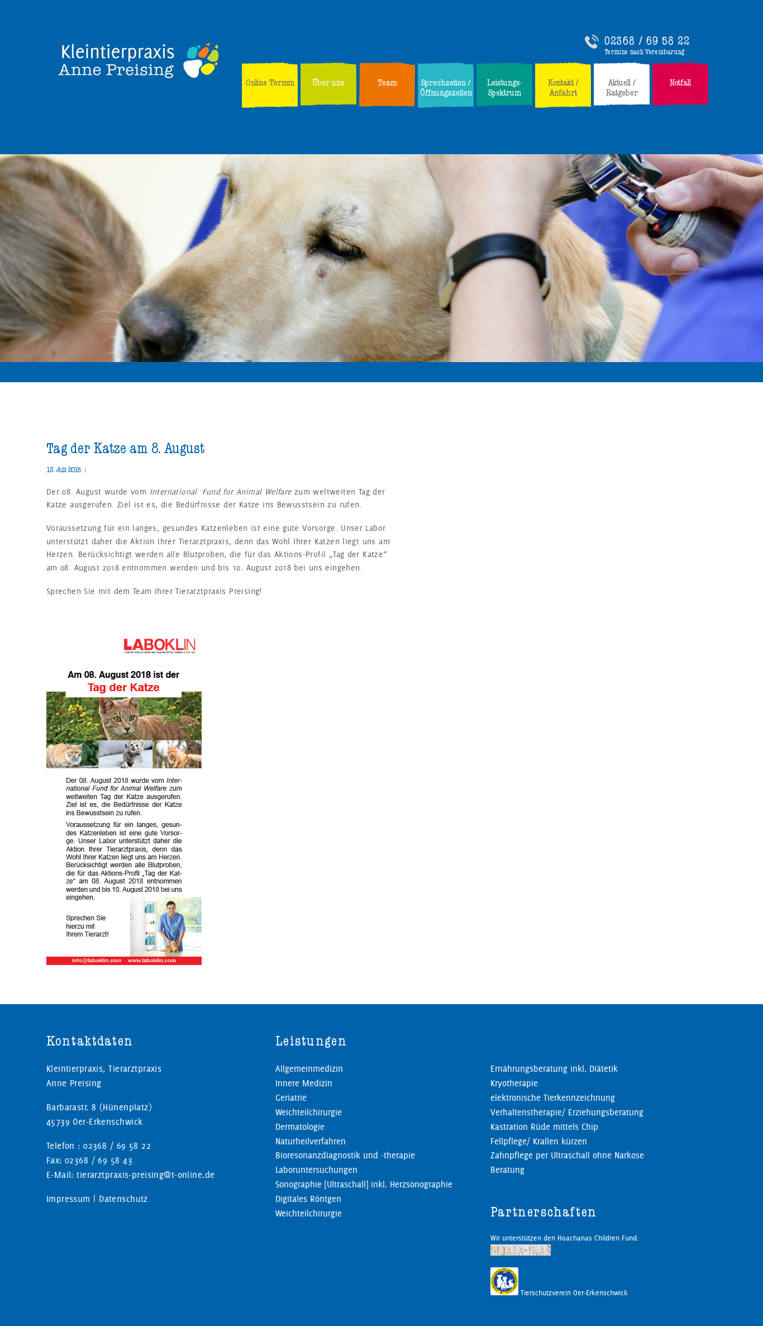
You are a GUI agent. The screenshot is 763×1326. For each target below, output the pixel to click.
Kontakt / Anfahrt (563, 87)
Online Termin (270, 82)
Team (387, 82)
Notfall (680, 82)
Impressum (68, 1199)
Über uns (328, 82)
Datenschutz (123, 1199)
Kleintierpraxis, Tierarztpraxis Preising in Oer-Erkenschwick (139, 59)
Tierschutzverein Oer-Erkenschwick (573, 1292)
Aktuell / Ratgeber (622, 87)
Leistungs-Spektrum (504, 87)
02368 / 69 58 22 (647, 41)
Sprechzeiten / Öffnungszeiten (446, 87)
